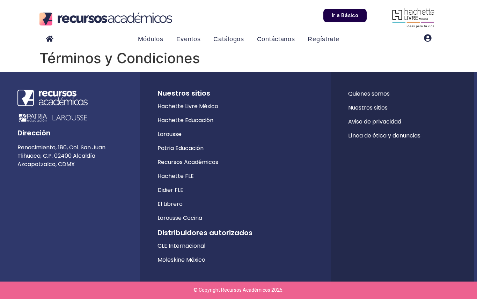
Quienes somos (369, 94)
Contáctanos (276, 39)
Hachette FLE (175, 176)
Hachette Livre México (187, 106)
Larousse (169, 134)
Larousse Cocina (179, 218)
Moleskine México (181, 260)
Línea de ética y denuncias (384, 136)
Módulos (150, 39)
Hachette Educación (185, 120)
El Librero (170, 204)
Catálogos (228, 39)
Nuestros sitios (368, 108)
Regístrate (323, 39)
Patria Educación (180, 148)
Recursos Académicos (187, 162)
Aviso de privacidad (374, 122)
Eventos (188, 39)
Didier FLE (170, 190)
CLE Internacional (181, 246)
